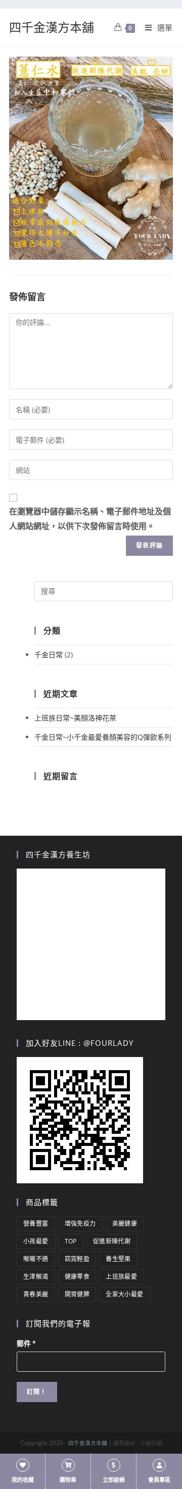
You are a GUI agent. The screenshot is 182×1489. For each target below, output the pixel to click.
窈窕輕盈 (77, 1259)
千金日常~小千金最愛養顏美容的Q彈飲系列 (102, 737)
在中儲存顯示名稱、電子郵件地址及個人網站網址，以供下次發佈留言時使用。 (90, 519)
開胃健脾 (77, 1294)
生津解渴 (36, 1276)
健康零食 (77, 1276)
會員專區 (159, 1480)
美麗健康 (125, 1223)
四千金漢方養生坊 (58, 854)
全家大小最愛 (124, 1294)
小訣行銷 (151, 1443)
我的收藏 (23, 1480)
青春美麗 (36, 1294)
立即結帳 (114, 1480)
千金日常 (48, 654)
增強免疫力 (80, 1223)
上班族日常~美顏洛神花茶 (75, 718)
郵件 (26, 1343)
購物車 (68, 1480)
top (71, 1241)
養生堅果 (118, 1259)
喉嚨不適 (36, 1259)
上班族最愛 (121, 1276)
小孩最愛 (36, 1241)
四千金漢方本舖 (51, 27)
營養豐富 (36, 1223)
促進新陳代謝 (111, 1241)
